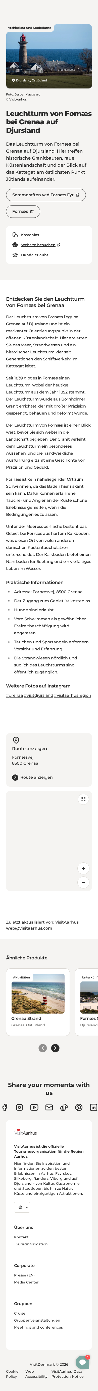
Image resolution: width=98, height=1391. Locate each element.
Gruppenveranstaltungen (37, 1320)
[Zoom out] (83, 882)
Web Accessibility (36, 1374)
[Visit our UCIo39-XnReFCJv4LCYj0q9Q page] (34, 1107)
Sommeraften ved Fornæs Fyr (43, 194)
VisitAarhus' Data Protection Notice (68, 1374)
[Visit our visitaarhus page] (4, 1107)
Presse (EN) (24, 1275)
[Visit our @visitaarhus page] (64, 1107)
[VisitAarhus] (29, 1132)
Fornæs (20, 211)
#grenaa (14, 695)
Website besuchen (38, 245)
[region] (49, 841)
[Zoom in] (83, 868)
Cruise (19, 1313)
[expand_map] (83, 799)
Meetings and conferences (38, 1327)
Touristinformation (31, 1244)
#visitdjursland (38, 695)
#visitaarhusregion (72, 695)
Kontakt (21, 1237)
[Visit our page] (19, 1107)
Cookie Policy (12, 1374)
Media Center (26, 1282)
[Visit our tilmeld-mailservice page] (49, 1107)
